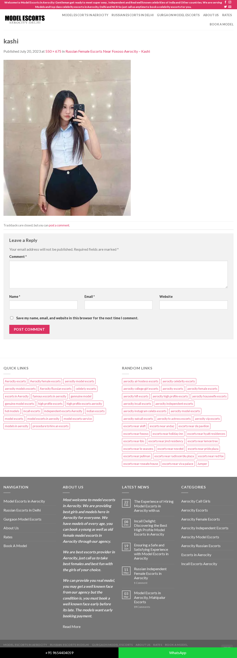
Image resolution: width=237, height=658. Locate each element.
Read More (72, 626)
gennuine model (81, 396)
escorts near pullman (136, 456)
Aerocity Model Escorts (200, 537)
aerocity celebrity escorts (178, 381)
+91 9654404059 (59, 652)
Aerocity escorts (15, 381)
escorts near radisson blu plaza (174, 456)
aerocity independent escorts (174, 403)
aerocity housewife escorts (209, 396)
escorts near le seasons (138, 449)
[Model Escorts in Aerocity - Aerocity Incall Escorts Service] (24, 19)
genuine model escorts (19, 403)
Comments (142, 606)
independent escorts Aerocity (63, 411)
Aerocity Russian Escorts (201, 545)
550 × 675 (53, 51)
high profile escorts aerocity (84, 403)
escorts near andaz (162, 426)
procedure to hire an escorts (51, 426)
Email (89, 297)
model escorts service (78, 418)
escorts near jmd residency (165, 441)
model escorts (14, 418)
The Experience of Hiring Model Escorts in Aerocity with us (154, 505)
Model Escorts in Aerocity (85, 15)
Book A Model (222, 24)
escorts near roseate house (140, 464)
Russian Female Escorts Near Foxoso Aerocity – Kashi (107, 51)
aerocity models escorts (20, 388)
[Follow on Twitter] (225, 7)
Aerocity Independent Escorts (204, 528)
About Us (211, 15)
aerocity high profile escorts (170, 396)
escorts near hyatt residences (206, 434)
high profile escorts (50, 403)
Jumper (202, 464)
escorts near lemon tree (202, 441)
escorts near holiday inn (168, 434)
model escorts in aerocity (43, 418)
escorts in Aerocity (17, 396)
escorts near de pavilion (193, 426)
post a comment (59, 225)
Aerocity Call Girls (195, 501)
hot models (12, 411)
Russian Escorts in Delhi (133, 15)
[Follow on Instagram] (229, 2)
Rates (227, 15)
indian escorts (96, 411)
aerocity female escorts (202, 388)
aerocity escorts (172, 388)
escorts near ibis (133, 441)
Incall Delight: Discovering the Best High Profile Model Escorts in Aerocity (150, 527)
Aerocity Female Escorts (200, 519)
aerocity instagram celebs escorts (144, 411)
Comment (18, 257)
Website (166, 297)
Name (14, 297)
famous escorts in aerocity (49, 396)
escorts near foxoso (135, 434)
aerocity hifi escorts (135, 396)
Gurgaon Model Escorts (178, 15)
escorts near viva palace (177, 464)
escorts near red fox (211, 456)
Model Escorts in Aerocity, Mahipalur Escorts (149, 597)
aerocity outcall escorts (138, 418)
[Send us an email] (229, 7)
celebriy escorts (86, 388)
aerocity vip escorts (207, 418)
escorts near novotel (170, 449)
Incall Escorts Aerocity (199, 563)
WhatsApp (177, 652)
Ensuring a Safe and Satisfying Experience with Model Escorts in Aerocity (151, 552)
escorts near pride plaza (203, 449)
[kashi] (67, 137)
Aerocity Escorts (194, 510)
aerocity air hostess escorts (140, 381)
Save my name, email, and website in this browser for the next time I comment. (77, 318)
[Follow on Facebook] (225, 2)
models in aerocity (16, 426)
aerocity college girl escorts (140, 388)
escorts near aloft (134, 426)
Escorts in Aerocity (196, 554)
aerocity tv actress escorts (174, 418)
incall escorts (31, 411)
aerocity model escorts (79, 381)
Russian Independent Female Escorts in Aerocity (150, 573)
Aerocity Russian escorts (56, 388)
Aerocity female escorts (45, 381)
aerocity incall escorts (137, 403)
